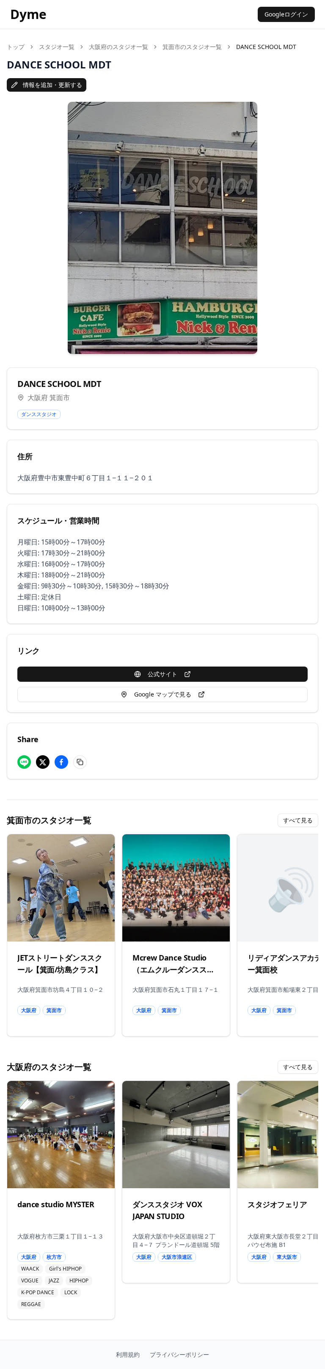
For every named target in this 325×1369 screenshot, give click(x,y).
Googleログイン (286, 14)
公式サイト (162, 674)
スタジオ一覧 (56, 47)
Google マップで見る (162, 694)
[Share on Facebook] (61, 762)
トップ (16, 47)
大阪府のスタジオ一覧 (118, 47)
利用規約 (128, 1354)
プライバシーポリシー (179, 1354)
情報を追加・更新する (52, 85)
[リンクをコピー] (80, 762)
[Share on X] (43, 762)
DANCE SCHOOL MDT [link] (266, 47)
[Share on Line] (24, 762)
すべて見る (298, 820)
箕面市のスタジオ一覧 (192, 47)
